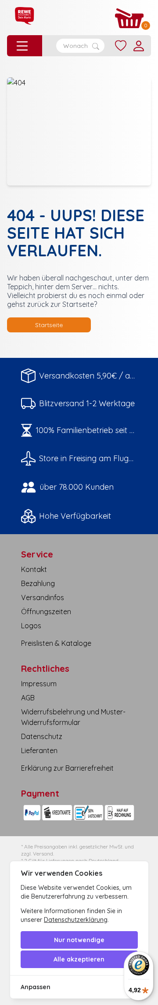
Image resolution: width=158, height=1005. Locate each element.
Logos (31, 625)
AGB (28, 697)
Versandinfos (42, 597)
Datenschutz (41, 736)
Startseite (49, 325)
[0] (129, 18)
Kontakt (34, 569)
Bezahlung (38, 583)
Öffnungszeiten (46, 611)
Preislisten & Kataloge (56, 643)
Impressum (39, 683)
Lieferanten (39, 750)
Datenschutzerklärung (76, 920)
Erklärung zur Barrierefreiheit (67, 768)
